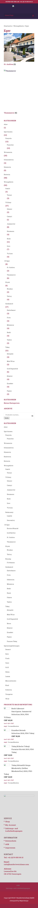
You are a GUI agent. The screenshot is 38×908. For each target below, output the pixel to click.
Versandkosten (13, 726)
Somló (7, 189)
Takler (9, 340)
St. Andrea (11, 267)
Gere (8, 246)
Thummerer (11, 275)
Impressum (10, 848)
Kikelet (9, 376)
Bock (9, 239)
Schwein (8, 690)
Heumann (10, 231)
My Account (10, 825)
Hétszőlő (10, 354)
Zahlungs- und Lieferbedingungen (18, 888)
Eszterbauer (11, 310)
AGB (7, 844)
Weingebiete (18, 26)
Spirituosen (8, 132)
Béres (9, 623)
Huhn (7, 672)
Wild (7, 699)
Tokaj (7, 347)
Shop (7, 821)
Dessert (8, 649)
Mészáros (10, 325)
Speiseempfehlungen (11, 646)
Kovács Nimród (12, 528)
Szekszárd (9, 304)
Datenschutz (10, 841)
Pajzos (9, 391)
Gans (7, 663)
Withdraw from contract (19, 906)
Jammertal (11, 224)
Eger (8, 261)
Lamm (7, 676)
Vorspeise (9, 694)
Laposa (9, 516)
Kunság (8, 559)
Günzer (9, 209)
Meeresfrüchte (10, 681)
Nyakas (10, 289)
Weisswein (8, 152)
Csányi (9, 216)
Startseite (8, 26)
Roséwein (7, 457)
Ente (7, 654)
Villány (8, 202)
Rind (7, 685)
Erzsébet (10, 383)
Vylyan (10, 253)
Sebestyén (10, 580)
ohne (5, 124)
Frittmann (11, 563)
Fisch (7, 658)
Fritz (9, 318)
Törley (9, 296)
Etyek (7, 282)
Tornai (9, 195)
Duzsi (9, 593)
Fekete (9, 597)
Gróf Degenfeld (12, 369)
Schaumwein (9, 160)
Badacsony (9, 512)
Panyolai (10, 145)
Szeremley (11, 520)
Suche (7, 418)
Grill (7, 667)
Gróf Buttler (11, 533)
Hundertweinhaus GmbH (25, 898)
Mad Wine (11, 361)
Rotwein (7, 174)
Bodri (9, 332)
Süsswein (7, 167)
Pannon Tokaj (12, 641)
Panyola (8, 138)
